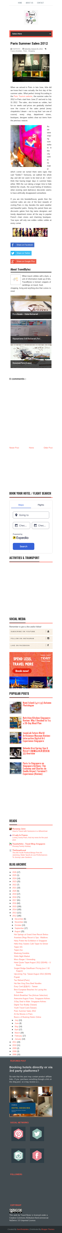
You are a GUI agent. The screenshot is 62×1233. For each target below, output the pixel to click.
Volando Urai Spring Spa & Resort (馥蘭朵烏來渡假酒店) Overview (36, 750)
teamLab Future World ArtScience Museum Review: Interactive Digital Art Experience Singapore (36, 737)
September (19, 928)
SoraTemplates (23, 1229)
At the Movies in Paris (23, 1014)
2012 (14, 916)
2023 (14, 881)
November (19, 922)
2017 (14, 900)
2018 (14, 897)
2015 (14, 906)
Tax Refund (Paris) (22, 980)
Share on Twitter (23, 253)
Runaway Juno (19, 829)
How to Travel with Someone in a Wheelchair (30, 831)
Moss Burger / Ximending (24, 959)
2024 (14, 878)
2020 (14, 891)
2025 (14, 875)
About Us (29, 2)
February (19, 1036)
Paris (25, 51)
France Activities (16, 51)
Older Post (48, 448)
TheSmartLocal (19, 850)
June (17, 1023)
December (19, 919)
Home (20, 2)
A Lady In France (20, 835)
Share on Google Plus (26, 261)
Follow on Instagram (22, 638)
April (17, 1029)
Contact (40, 2)
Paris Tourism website (23, 96)
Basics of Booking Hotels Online (27, 1017)
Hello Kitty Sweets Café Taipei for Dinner (31, 944)
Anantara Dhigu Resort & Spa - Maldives (31, 937)
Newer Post (14, 448)
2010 (14, 1045)
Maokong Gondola (21, 953)
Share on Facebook (25, 245)
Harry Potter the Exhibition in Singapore (30, 941)
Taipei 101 (18, 947)
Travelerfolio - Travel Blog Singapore (28, 844)
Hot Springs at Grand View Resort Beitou (31, 934)
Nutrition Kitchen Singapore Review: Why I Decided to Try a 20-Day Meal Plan (37, 720)
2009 (14, 1048)
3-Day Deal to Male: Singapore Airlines (30, 1001)
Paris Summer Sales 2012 (25, 1011)
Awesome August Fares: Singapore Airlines (32, 998)
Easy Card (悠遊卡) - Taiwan (26, 986)
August (18, 931)
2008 (14, 1051)
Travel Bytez (26, 1215)
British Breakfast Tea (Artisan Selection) (31, 995)
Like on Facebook (20, 645)
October (18, 925)
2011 (14, 1042)
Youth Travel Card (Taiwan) (25, 1008)
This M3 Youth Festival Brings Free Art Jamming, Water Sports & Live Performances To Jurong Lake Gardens (29, 855)
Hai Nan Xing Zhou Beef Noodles (28, 983)
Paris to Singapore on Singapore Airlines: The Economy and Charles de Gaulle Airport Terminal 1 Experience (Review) (35, 769)
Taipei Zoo (18, 950)
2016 (14, 903)
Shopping (31, 51)
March (17, 1033)
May (17, 1026)
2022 (14, 885)
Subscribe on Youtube (23, 631)
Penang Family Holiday (21, 846)
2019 (14, 894)
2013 (14, 913)
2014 (14, 909)
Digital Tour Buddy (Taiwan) (25, 1005)
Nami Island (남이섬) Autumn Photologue (37, 704)
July (17, 1020)
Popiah (17, 977)
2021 (14, 888)
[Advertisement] (31, 469)
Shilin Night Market (22, 956)
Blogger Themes (47, 1229)
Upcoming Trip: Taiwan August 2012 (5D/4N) (32, 974)
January (18, 1039)
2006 (14, 1054)
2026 (14, 872)
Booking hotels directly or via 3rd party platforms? (30, 1068)
